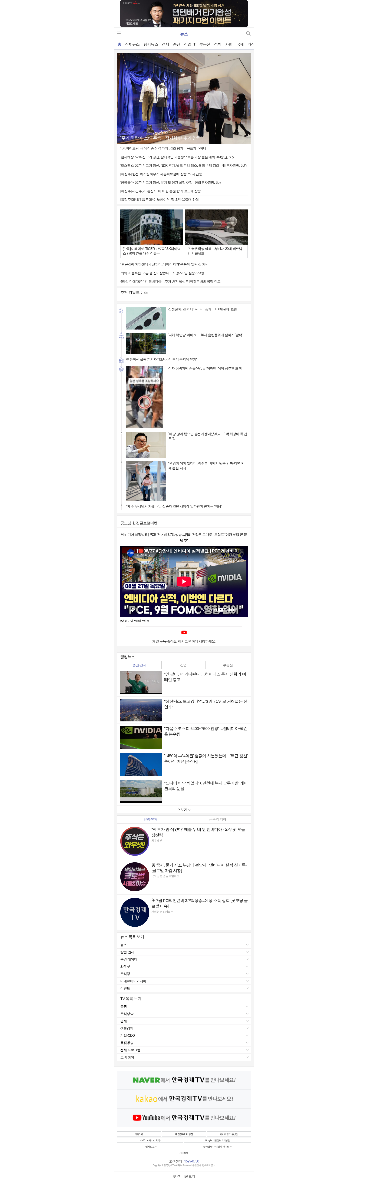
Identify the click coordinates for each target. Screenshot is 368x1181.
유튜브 (184, 632)
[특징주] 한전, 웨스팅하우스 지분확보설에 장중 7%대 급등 (161, 174)
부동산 (228, 665)
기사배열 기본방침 (229, 1134)
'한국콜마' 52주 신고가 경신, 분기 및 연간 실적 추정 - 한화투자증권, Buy (170, 182)
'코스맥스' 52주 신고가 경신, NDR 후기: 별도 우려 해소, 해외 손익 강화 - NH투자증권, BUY (183, 165)
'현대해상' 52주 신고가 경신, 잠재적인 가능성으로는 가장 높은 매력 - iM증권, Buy (177, 157)
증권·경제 (139, 665)
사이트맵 (184, 1152)
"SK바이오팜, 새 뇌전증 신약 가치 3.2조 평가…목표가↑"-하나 (163, 148)
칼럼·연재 (150, 819)
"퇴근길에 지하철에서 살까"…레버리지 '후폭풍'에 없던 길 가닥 (164, 264)
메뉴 (119, 33)
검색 (248, 33)
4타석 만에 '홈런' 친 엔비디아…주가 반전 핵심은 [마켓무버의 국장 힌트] (170, 281)
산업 (183, 665)
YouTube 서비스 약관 (150, 1140)
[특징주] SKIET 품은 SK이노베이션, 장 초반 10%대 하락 (159, 199)
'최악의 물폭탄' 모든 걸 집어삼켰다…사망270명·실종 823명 (162, 273)
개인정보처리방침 (184, 1134)
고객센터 (175, 1161)
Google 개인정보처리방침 (217, 1140)
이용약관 (139, 1134)
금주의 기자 (217, 819)
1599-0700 (191, 1161)
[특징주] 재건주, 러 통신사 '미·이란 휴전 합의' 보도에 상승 (160, 191)
